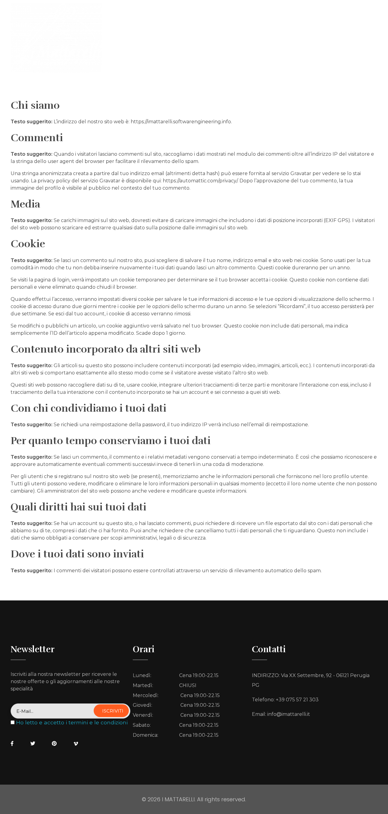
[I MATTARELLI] (56, 37)
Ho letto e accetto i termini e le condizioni (72, 722)
